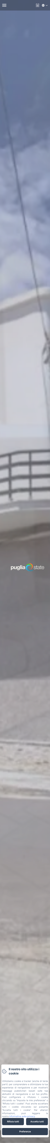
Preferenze (25, 1131)
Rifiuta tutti (13, 1121)
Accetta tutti (37, 1121)
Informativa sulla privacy (22, 1116)
